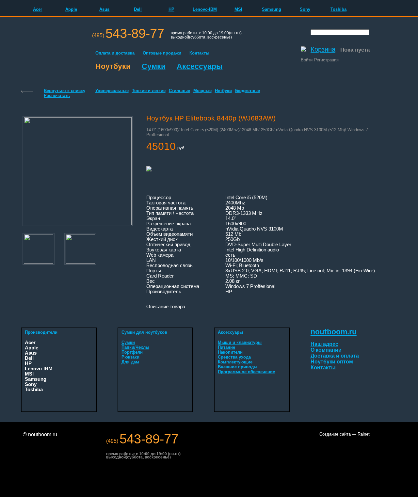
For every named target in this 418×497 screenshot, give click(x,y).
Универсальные (112, 90)
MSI (238, 9)
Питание (226, 347)
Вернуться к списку (64, 90)
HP (171, 9)
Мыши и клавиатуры (240, 342)
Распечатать (57, 95)
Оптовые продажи (162, 53)
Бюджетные (247, 90)
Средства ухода (234, 357)
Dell (138, 9)
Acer (37, 9)
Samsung (271, 9)
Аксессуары (200, 66)
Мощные (202, 90)
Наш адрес (324, 344)
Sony (305, 9)
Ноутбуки (113, 66)
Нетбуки (223, 90)
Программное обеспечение (246, 371)
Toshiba (338, 9)
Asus (104, 9)
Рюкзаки (130, 357)
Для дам (130, 362)
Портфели (132, 352)
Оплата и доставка (115, 53)
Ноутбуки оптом (332, 361)
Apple (71, 9)
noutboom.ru (334, 332)
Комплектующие (235, 362)
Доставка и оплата (335, 356)
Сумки (154, 66)
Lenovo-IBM (205, 9)
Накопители (230, 352)
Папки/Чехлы (135, 347)
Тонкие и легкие (149, 90)
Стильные (179, 90)
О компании (326, 350)
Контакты (199, 53)
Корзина (323, 49)
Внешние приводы (237, 366)
